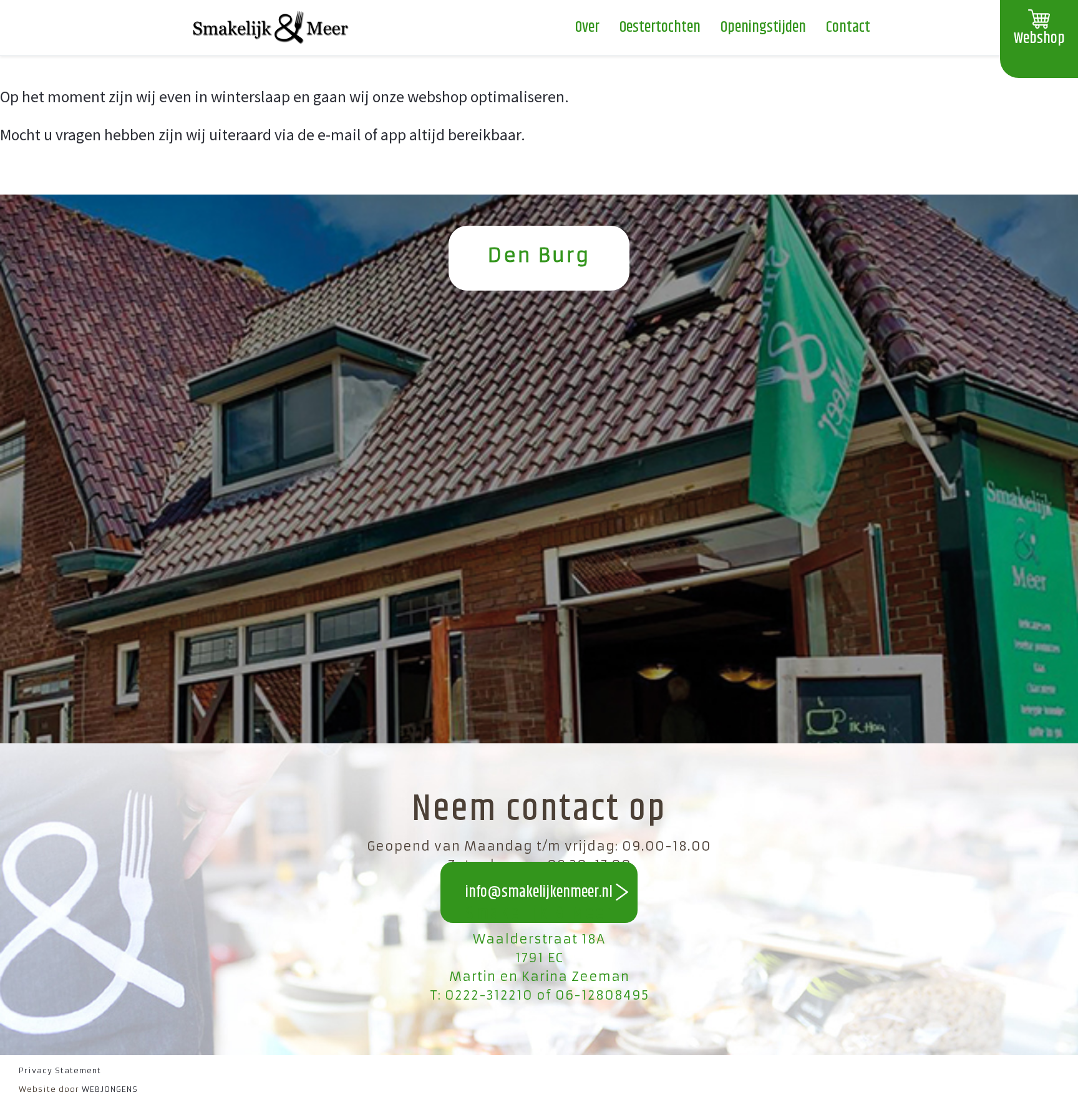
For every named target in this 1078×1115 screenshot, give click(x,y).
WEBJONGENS (110, 1089)
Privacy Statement (60, 1070)
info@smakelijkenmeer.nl (539, 892)
